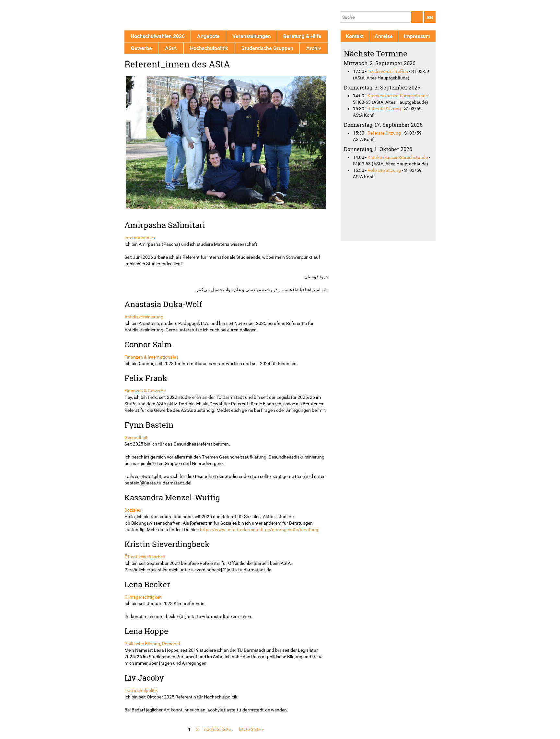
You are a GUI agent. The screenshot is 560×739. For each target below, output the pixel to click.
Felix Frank (145, 378)
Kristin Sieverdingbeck (167, 544)
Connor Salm (148, 344)
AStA (171, 48)
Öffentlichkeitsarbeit (144, 556)
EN (430, 17)
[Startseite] (154, 16)
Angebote (208, 36)
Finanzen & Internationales (151, 357)
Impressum (417, 36)
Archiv (313, 48)
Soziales (132, 510)
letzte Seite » (251, 729)
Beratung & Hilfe (302, 36)
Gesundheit (135, 437)
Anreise (384, 36)
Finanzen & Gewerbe (145, 390)
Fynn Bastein (148, 425)
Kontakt (355, 36)
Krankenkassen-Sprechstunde (398, 95)
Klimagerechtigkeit (143, 597)
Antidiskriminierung (143, 316)
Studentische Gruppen (267, 48)
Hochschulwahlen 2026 (158, 36)
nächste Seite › (218, 729)
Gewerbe (141, 48)
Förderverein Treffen (388, 71)
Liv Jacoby (144, 678)
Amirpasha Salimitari (164, 225)
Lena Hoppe (146, 631)
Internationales (139, 237)
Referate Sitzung (384, 108)
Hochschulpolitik (141, 690)
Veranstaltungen (251, 36)
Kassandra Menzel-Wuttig (172, 497)
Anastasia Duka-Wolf (163, 304)
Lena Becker (147, 584)
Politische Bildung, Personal (152, 643)
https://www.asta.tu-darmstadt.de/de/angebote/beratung (259, 529)
